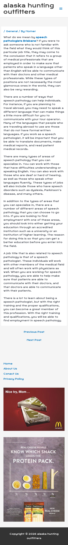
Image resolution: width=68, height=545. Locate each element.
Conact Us (11, 373)
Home (8, 363)
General (12, 31)
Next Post (34, 340)
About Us (10, 368)
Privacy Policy (13, 378)
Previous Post (34, 331)
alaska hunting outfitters (28, 8)
